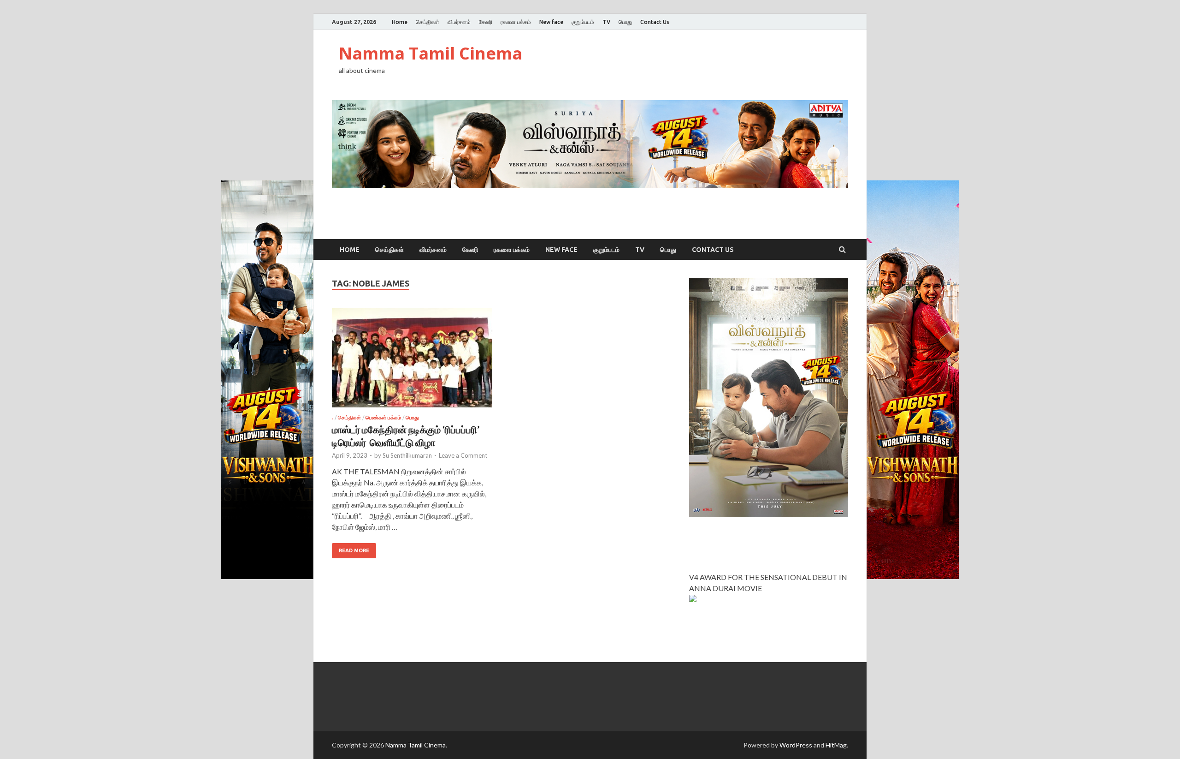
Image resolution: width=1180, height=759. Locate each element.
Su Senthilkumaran (407, 455)
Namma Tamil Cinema (430, 53)
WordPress (795, 745)
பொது (625, 22)
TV (606, 22)
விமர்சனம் (459, 22)
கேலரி (485, 22)
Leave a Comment (463, 455)
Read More (354, 550)
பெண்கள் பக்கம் (383, 417)
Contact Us (654, 22)
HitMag (836, 745)
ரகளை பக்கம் (516, 22)
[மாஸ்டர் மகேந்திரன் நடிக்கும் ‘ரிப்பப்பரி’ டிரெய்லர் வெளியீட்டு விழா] (412, 361)
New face (551, 22)
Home (399, 22)
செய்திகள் (427, 22)
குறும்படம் (583, 22)
